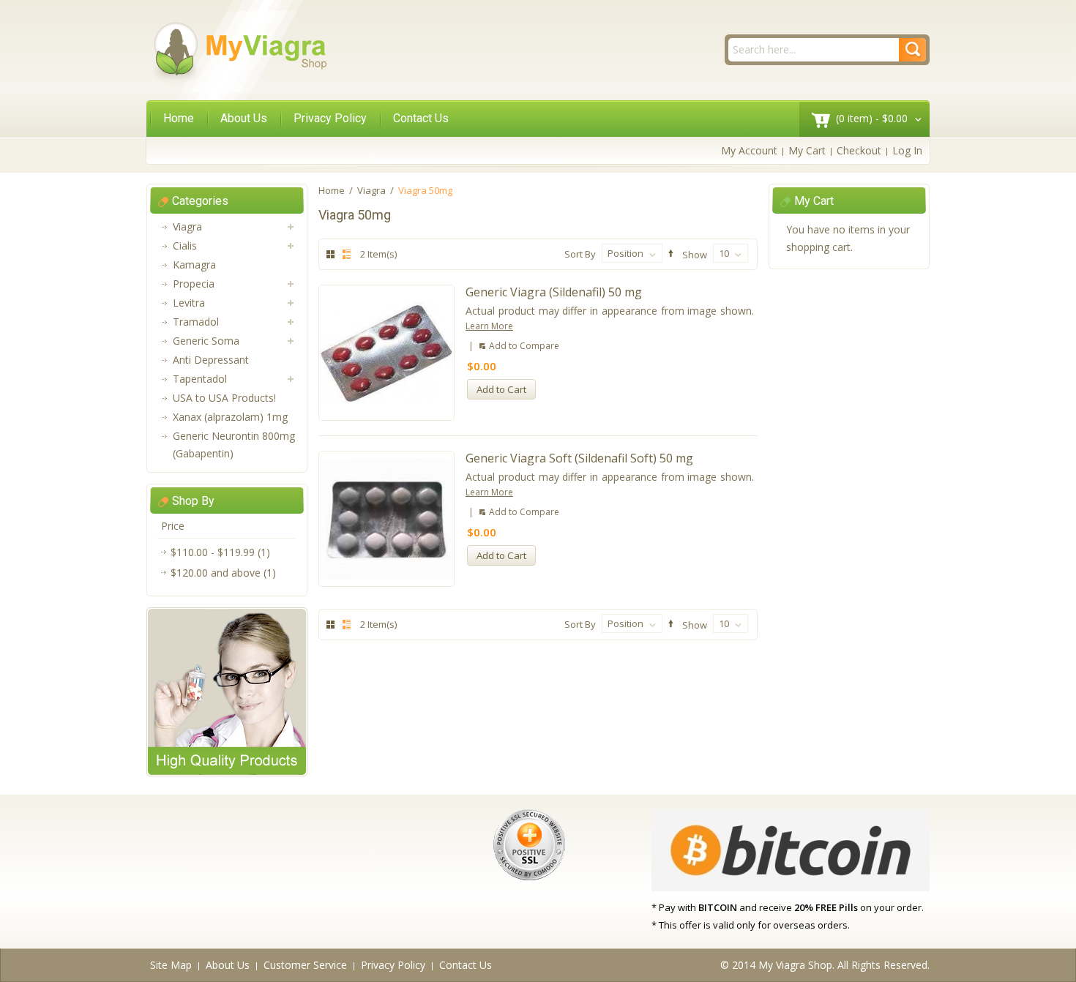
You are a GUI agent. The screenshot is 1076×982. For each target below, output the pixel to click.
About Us (243, 118)
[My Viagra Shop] (239, 52)
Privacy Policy (330, 118)
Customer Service (305, 965)
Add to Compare (524, 346)
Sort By (580, 254)
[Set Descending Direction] (668, 253)
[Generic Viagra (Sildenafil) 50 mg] (386, 353)
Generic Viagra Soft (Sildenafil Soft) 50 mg (579, 458)
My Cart (807, 150)
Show (694, 254)
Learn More (489, 326)
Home (178, 118)
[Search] (912, 49)
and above (216, 573)
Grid (330, 254)
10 (724, 253)
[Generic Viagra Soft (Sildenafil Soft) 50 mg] (386, 519)
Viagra (371, 190)
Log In (907, 150)
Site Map (171, 965)
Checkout (859, 150)
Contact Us (421, 118)
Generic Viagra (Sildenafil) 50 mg (554, 292)
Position (625, 253)
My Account (749, 150)
